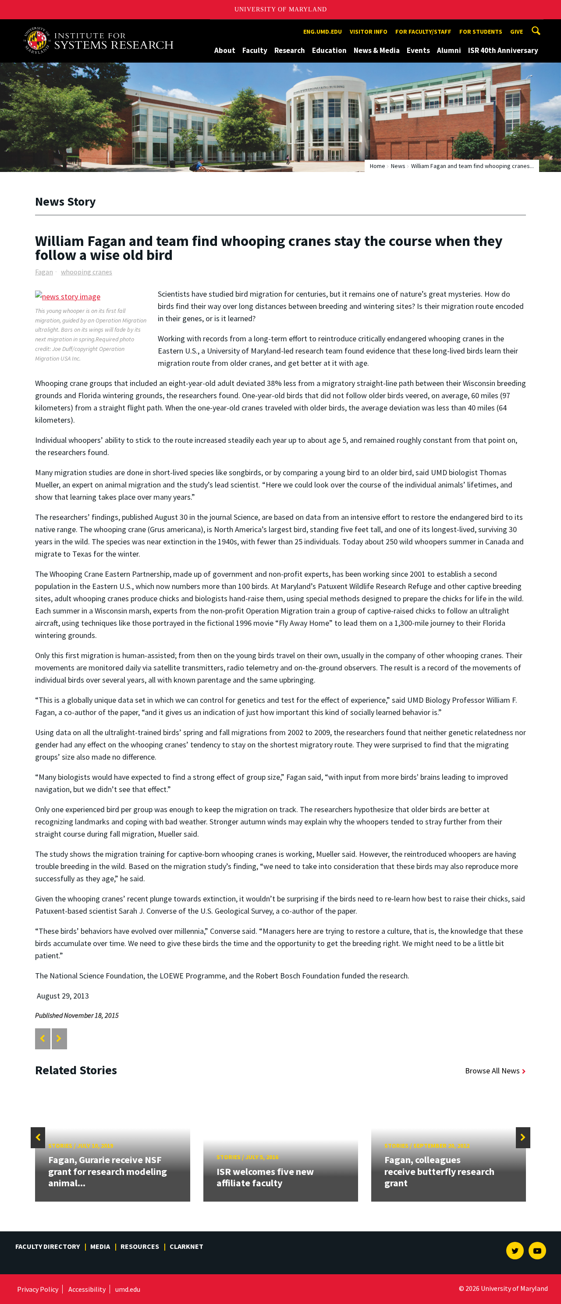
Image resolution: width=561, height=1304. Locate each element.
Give (516, 31)
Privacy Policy (37, 1289)
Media (100, 1246)
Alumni (449, 50)
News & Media (377, 50)
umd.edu (127, 1289)
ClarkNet (186, 1246)
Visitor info (368, 31)
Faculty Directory (47, 1246)
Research (289, 50)
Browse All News (492, 1071)
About (224, 50)
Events (418, 50)
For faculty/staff (423, 31)
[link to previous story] (42, 1039)
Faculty (254, 50)
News (398, 166)
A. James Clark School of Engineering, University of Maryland (101, 27)
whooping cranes (86, 271)
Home (377, 166)
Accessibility (87, 1289)
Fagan (44, 271)
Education (329, 50)
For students (480, 31)
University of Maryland (280, 9)
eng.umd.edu (322, 31)
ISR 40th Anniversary (503, 50)
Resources (140, 1246)
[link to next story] (59, 1039)
